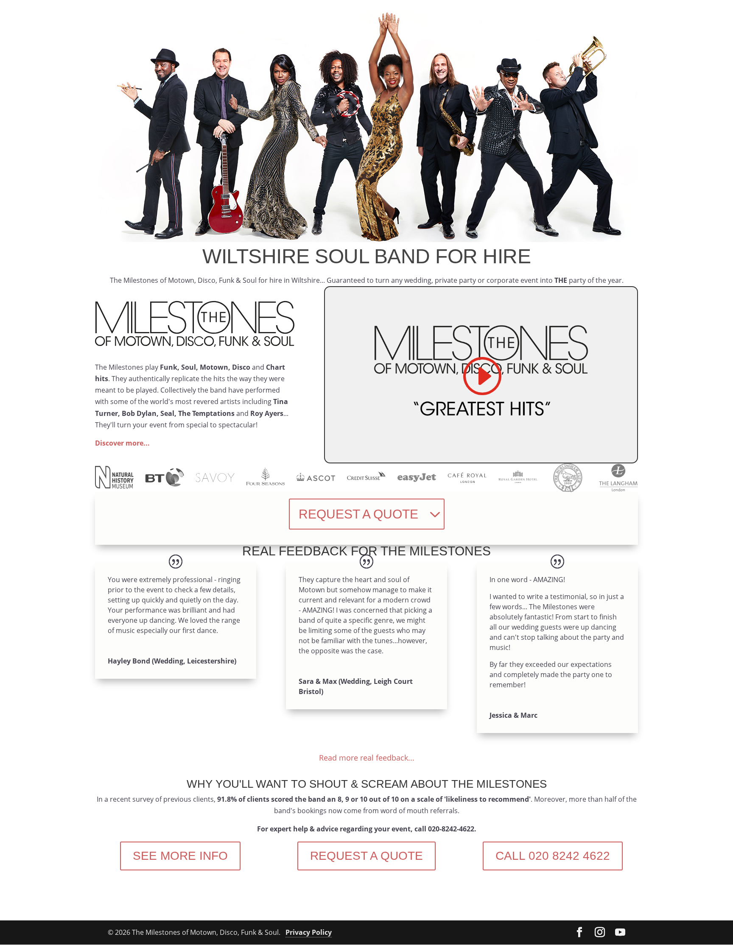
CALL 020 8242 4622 (552, 855)
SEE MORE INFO (180, 855)
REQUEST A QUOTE (358, 514)
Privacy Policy (308, 932)
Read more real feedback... (366, 758)
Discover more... (122, 443)
